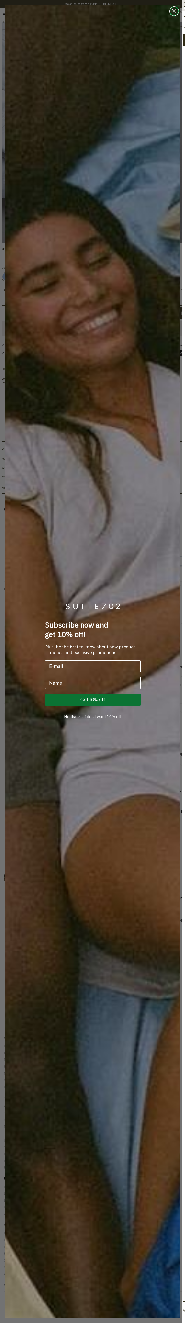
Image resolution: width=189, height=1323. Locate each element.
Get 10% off (92, 699)
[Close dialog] (174, 11)
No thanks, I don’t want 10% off (92, 716)
